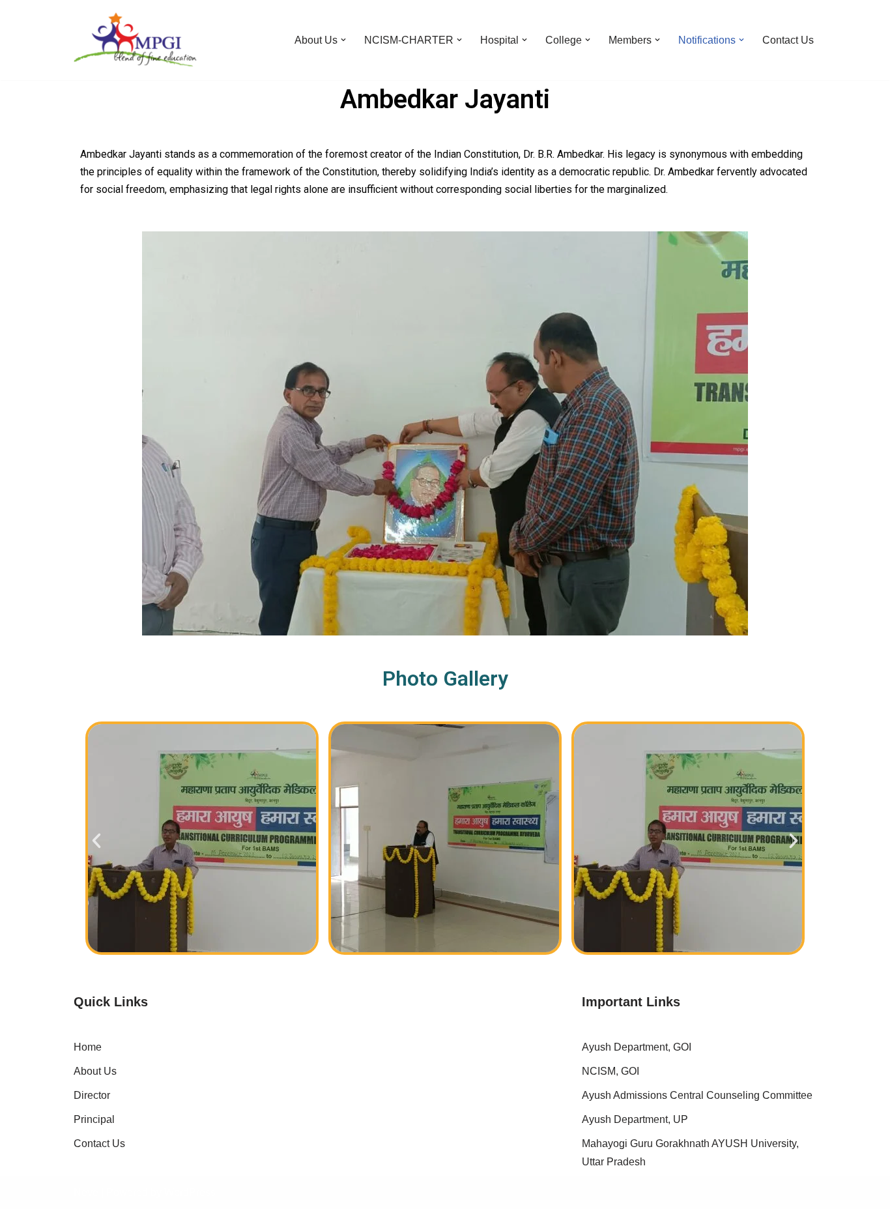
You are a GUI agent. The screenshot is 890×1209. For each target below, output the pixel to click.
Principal (94, 1119)
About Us (95, 1071)
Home (88, 1047)
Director (92, 1095)
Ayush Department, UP (635, 1119)
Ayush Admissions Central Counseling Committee (697, 1095)
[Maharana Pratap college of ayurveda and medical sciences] (135, 40)
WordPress (190, 1192)
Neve (86, 1192)
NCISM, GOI (610, 1071)
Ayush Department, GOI (636, 1047)
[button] (343, 39)
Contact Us (788, 40)
